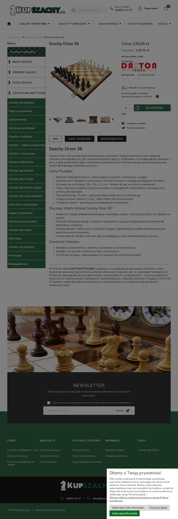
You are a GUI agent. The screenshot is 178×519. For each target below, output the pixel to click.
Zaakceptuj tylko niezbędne (128, 507)
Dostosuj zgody (158, 507)
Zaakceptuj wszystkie (124, 513)
